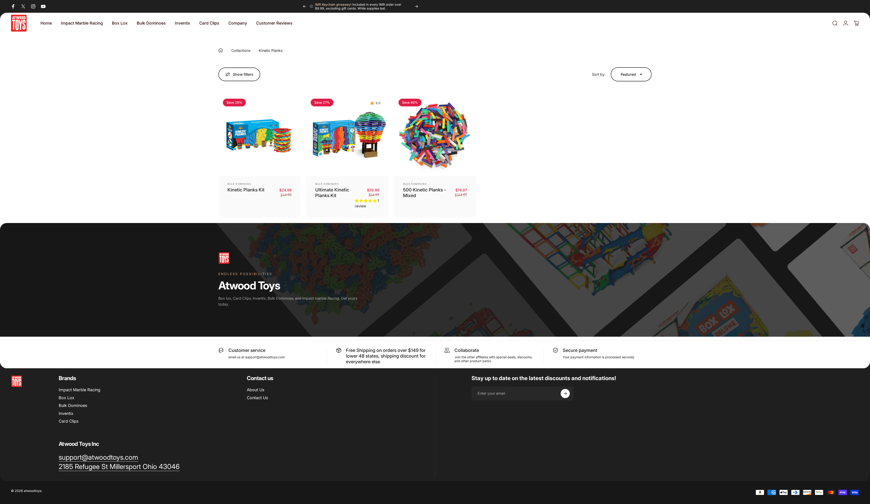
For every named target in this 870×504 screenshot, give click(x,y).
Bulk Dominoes (239, 184)
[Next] (416, 6)
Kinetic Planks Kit (246, 190)
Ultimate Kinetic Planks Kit (332, 192)
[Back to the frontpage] (220, 50)
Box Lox (66, 397)
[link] (119, 466)
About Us (255, 389)
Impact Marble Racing (79, 389)
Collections (240, 50)
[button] (366, 200)
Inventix (66, 413)
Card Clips (68, 421)
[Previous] (305, 6)
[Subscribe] (565, 393)
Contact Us (257, 397)
